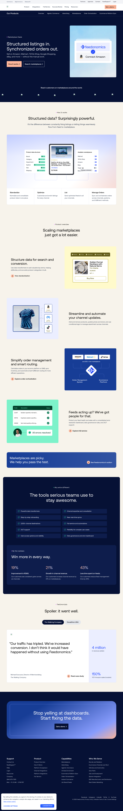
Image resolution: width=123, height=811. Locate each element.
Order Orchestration (90, 13)
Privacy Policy (89, 799)
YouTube (113, 797)
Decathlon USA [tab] (72, 622)
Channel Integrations (40, 770)
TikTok (105, 797)
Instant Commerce (67, 779)
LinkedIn (99, 797)
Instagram (92, 797)
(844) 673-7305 (11, 779)
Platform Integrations (40, 773)
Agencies (90, 1)
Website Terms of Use (100, 799)
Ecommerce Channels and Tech (99, 765)
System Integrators (95, 776)
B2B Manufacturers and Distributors (100, 779)
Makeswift (27, 1)
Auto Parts (92, 770)
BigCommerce (19, 1)
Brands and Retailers (95, 762)
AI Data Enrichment (68, 770)
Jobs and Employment (96, 773)
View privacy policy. (9, 801)
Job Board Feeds (67, 782)
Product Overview (39, 762)
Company (10, 776)
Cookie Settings (111, 799)
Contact (97, 1)
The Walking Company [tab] (53, 622)
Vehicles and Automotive (96, 768)
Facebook (84, 797)
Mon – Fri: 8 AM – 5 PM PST (15, 782)
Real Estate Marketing (96, 782)
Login (114, 1)
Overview (41, 13)
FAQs (8, 768)
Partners (82, 1)
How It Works (38, 765)
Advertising (65, 13)
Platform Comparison (40, 768)
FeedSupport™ (106, 1)
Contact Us (10, 762)
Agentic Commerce (53, 13)
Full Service (37, 776)
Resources (10, 773)
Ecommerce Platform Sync (108, 13)
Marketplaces (76, 13)
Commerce (10, 1)
